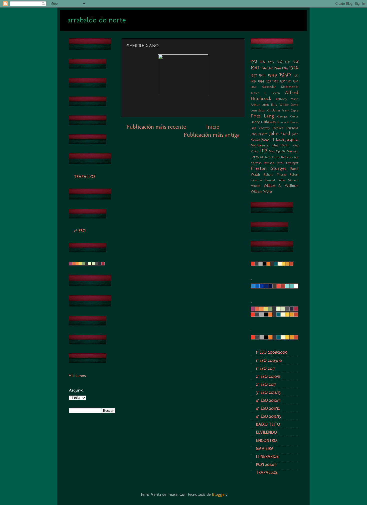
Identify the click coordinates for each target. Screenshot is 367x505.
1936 (279, 61)
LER (263, 151)
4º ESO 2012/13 (268, 416)
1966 (295, 81)
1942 (263, 67)
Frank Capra (290, 110)
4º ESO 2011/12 (268, 408)
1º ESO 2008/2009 (271, 352)
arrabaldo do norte (96, 19)
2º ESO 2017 (266, 384)
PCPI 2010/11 (266, 464)
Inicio (212, 126)
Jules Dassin (281, 145)
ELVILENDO (266, 432)
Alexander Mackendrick (280, 87)
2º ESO (80, 230)
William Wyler (262, 191)
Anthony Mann (287, 99)
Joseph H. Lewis (272, 139)
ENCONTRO (266, 440)
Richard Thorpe (274, 174)
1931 (254, 61)
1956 (275, 81)
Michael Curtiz (270, 157)
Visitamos (77, 375)
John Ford (279, 133)
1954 (261, 81)
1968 (253, 87)
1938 (295, 61)
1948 (262, 75)
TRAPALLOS (84, 176)
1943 (270, 68)
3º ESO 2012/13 (268, 392)
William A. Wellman (281, 185)
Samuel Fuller (275, 180)
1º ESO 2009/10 (269, 360)
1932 (262, 61)
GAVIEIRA (265, 448)
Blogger (219, 494)
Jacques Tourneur (285, 128)
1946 (293, 67)
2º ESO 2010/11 (268, 376)
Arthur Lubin (260, 104)
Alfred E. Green (265, 93)
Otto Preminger (287, 163)
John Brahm (259, 134)
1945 (285, 67)
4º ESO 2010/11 (268, 400)
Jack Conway (260, 128)
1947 (254, 75)
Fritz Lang (262, 116)
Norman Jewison (262, 163)
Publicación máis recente (156, 126)
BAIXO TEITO (268, 424)
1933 (271, 61)
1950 (285, 74)
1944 (277, 67)
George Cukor (287, 116)
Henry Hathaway (263, 122)
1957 (282, 81)
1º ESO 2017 (265, 368)
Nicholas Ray (289, 157)
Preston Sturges (268, 168)
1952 (253, 81)
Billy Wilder (280, 104)
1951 (296, 75)
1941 (255, 67)
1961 (288, 81)
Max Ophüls (277, 151)
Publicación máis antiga (211, 134)
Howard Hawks (287, 122)
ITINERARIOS (267, 456)
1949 (272, 75)
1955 (268, 81)
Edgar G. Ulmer (269, 110)
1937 (287, 61)
